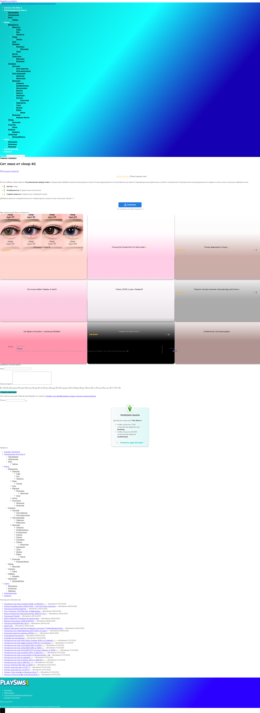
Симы (6, 139)
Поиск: (3, 156)
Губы (18, 30)
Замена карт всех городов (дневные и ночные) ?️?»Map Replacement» (33, 628)
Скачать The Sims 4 (13, 8)
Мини (22, 113)
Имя (2, 369)
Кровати (16, 132)
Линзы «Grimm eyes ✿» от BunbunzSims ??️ (22, 675)
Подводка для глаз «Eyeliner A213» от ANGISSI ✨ (24, 660)
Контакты (8, 690)
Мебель (11, 130)
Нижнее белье (22, 117)
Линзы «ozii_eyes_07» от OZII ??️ (17, 670)
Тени (18, 52)
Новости (8, 152)
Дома (14, 127)
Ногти (15, 54)
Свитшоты (21, 103)
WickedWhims (18, 137)
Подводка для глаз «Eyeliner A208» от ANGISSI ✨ (25, 604)
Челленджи (13, 15)
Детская (16, 66)
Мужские (20, 61)
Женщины (12, 142)
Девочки (20, 76)
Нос (18, 32)
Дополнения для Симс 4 (15, 10)
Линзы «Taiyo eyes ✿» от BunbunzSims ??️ (21, 672)
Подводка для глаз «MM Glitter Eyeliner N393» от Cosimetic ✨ (30, 640)
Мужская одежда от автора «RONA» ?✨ (20, 633)
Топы (18, 105)
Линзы (19, 39)
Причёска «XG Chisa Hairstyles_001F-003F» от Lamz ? (26, 631)
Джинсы (20, 83)
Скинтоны (16, 56)
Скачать (131, 204)
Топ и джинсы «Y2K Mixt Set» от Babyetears (22, 611)
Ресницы (20, 47)
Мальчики (20, 78)
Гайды (15, 20)
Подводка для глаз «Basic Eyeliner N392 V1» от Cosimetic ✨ (28, 643)
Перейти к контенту (8, 1)
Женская (16, 81)
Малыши (12, 147)
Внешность (13, 25)
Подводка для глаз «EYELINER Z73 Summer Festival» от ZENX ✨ (31, 650)
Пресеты (16, 27)
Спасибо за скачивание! (14, 638)
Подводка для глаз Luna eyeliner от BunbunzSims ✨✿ (27, 655)
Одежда (12, 64)
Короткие (24, 100)
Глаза (14, 37)
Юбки (18, 110)
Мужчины (12, 144)
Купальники (21, 88)
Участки (12, 125)
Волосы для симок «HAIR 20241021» (19, 621)
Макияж (15, 44)
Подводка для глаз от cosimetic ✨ (18, 658)
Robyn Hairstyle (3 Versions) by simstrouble (21, 618)
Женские (24, 49)
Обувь (11, 120)
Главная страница (8, 158)
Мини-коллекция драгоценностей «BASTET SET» (25, 614)
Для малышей (18, 74)
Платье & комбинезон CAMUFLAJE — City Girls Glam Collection (30, 606)
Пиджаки (20, 95)
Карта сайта (9, 693)
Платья (19, 98)
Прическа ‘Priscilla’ (12, 616)
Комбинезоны (22, 86)
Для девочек (22, 69)
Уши (14, 42)
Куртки (19, 91)
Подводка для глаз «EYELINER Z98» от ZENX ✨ (24, 648)
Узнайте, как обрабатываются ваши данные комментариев (70, 396)
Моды (6, 22)
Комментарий (6, 384)
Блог (10, 17)
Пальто (19, 93)
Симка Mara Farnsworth (14, 636)
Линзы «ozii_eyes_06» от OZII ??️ (17, 667)
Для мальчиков (23, 71)
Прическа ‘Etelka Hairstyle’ (15, 609)
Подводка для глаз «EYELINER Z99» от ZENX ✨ (24, 645)
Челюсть (20, 34)
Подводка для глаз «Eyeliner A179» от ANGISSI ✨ (24, 653)
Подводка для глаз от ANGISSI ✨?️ (18, 662)
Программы (13, 13)
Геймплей (12, 134)
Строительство (11, 149)
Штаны (19, 108)
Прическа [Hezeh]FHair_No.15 (16, 623)
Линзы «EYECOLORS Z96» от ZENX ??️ (19, 665)
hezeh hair (8, 626)
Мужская (16, 115)
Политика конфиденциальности (18, 695)
